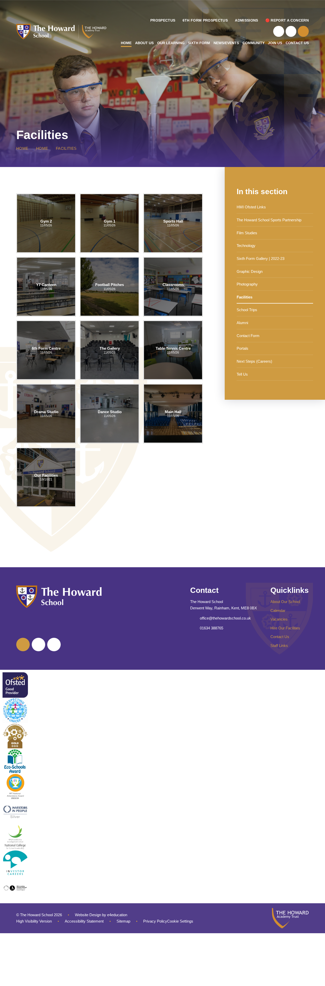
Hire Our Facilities (285, 628)
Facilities (66, 148)
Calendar (277, 610)
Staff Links (279, 645)
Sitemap (123, 921)
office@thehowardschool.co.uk (225, 618)
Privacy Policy (155, 921)
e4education (117, 915)
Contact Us (279, 636)
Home (22, 148)
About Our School (285, 601)
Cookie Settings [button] (180, 921)
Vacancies (279, 619)
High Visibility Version (34, 921)
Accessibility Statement (84, 921)
